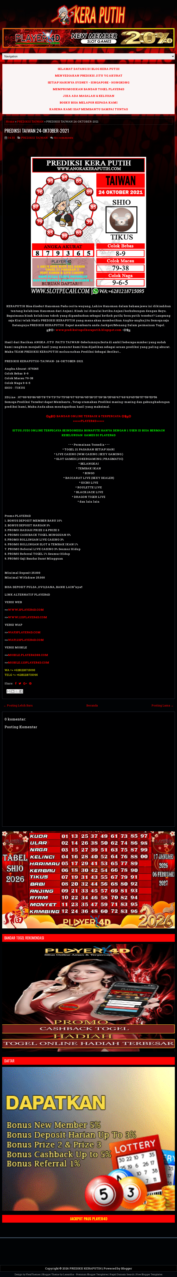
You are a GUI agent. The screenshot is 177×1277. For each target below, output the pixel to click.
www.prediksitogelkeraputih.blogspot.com (88, 330)
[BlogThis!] (13, 691)
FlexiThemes (33, 1274)
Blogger (126, 1268)
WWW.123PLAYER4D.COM (27, 617)
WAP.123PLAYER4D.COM (26, 640)
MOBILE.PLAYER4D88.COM (28, 655)
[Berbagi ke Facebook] (21, 691)
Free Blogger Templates (149, 1274)
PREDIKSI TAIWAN (30, 121)
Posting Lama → (163, 705)
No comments (63, 138)
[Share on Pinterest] (30, 683)
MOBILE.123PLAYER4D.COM (28, 662)
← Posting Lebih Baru (18, 705)
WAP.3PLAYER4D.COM (24, 632)
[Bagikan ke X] (17, 691)
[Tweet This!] (19, 683)
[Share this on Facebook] (15, 683)
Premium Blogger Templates (92, 1274)
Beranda (92, 705)
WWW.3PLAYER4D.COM (26, 610)
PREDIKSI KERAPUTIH (86, 1268)
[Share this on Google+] (25, 683)
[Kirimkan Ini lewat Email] (8, 691)
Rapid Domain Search (122, 1274)
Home (10, 121)
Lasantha (68, 1274)
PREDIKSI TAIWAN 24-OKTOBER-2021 (37, 130)
